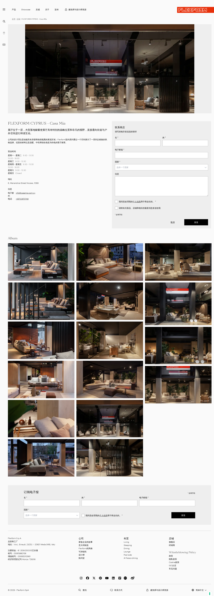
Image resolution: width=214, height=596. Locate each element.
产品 (14, 9)
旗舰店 (172, 542)
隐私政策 (173, 559)
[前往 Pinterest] (100, 578)
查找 (85, 590)
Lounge (127, 551)
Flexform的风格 (86, 548)
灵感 (38, 9)
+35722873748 (22, 199)
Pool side (128, 555)
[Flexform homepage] (195, 10)
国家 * (117, 162)
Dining (127, 548)
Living (126, 542)
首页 (13, 19)
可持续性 (83, 551)
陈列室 (82, 558)
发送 (196, 222)
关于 (47, 9)
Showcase (25, 9)
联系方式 (118, 590)
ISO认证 (172, 565)
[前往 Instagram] (81, 578)
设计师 (82, 555)
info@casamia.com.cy (25, 193)
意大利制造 (84, 545)
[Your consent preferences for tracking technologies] (209, 593)
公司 (81, 538)
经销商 (172, 545)
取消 (173, 222)
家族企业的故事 (86, 542)
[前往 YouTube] (106, 578)
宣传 (57, 9)
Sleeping (128, 545)
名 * (116, 137)
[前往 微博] (132, 578)
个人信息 (137, 201)
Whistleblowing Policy (182, 552)
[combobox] (161, 167)
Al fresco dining (131, 558)
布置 (126, 538)
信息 (117, 174)
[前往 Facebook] (87, 578)
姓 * (164, 137)
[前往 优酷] (126, 578)
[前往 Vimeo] (119, 578)
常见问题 (173, 568)
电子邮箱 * (119, 149)
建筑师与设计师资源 (77, 9)
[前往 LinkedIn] (113, 578)
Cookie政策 (174, 562)
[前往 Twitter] (93, 578)
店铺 (18, 19)
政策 (171, 556)
